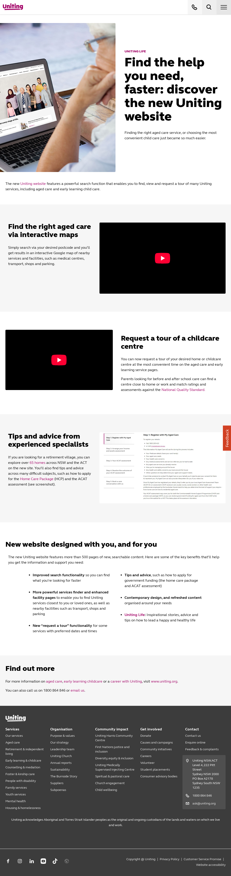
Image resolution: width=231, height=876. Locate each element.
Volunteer (147, 763)
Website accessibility (211, 865)
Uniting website (33, 183)
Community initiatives (156, 749)
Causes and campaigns (156, 742)
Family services (16, 788)
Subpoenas (58, 790)
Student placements (155, 769)
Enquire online (195, 742)
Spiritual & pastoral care (112, 776)
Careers (145, 756)
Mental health (15, 801)
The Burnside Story (63, 776)
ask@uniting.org (204, 803)
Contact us (193, 736)
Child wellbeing (106, 790)
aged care (54, 681)
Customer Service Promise (202, 859)
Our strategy (59, 742)
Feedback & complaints (202, 749)
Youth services (15, 794)
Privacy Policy (169, 859)
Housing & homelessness (23, 808)
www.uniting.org (164, 681)
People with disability (20, 781)
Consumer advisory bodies (158, 776)
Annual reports (61, 763)
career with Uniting (126, 681)
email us (77, 690)
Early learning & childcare (23, 760)
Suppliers (56, 783)
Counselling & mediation (22, 767)
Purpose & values (62, 736)
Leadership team (62, 749)
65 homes (37, 462)
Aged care (12, 742)
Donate (145, 736)
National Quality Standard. (183, 390)
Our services (14, 736)
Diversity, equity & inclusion (114, 758)
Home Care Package (36, 479)
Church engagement (110, 783)
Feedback (227, 438)
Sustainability (60, 769)
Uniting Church (61, 756)
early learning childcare (83, 681)
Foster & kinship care (20, 774)
